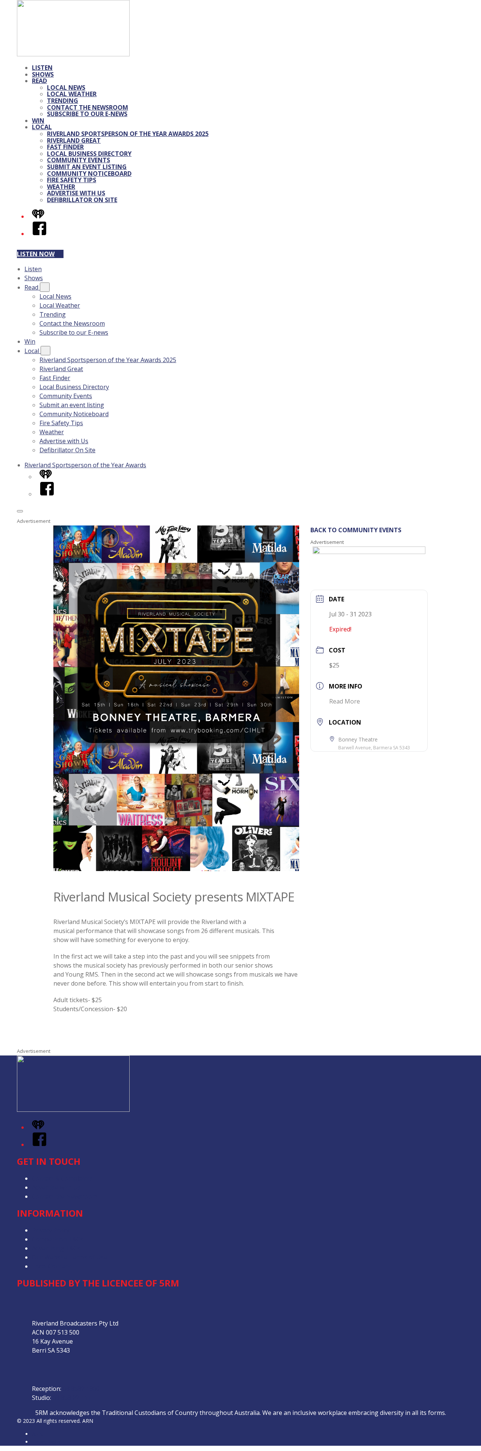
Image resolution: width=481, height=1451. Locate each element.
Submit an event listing (87, 167)
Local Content (51, 1266)
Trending (62, 101)
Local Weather (72, 94)
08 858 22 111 (72, 1398)
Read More (344, 701)
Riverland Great (74, 140)
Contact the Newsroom (87, 107)
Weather (61, 187)
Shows (43, 74)
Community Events (78, 160)
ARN (37, 1433)
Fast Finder (65, 147)
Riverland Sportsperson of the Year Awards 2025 (128, 134)
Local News (66, 87)
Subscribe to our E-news (87, 114)
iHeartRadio (46, 1441)
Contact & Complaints (62, 1178)
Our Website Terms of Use (69, 1257)
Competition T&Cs (57, 1239)
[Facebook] (39, 234)
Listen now (35, 254)
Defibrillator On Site (82, 200)
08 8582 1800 (81, 1389)
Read (39, 81)
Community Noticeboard (89, 173)
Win (38, 120)
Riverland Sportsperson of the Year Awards (85, 465)
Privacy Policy (51, 1230)
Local (42, 127)
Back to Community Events (355, 530)
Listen (42, 67)
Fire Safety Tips (71, 180)
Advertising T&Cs (56, 1248)
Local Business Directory (89, 153)
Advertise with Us (76, 193)
